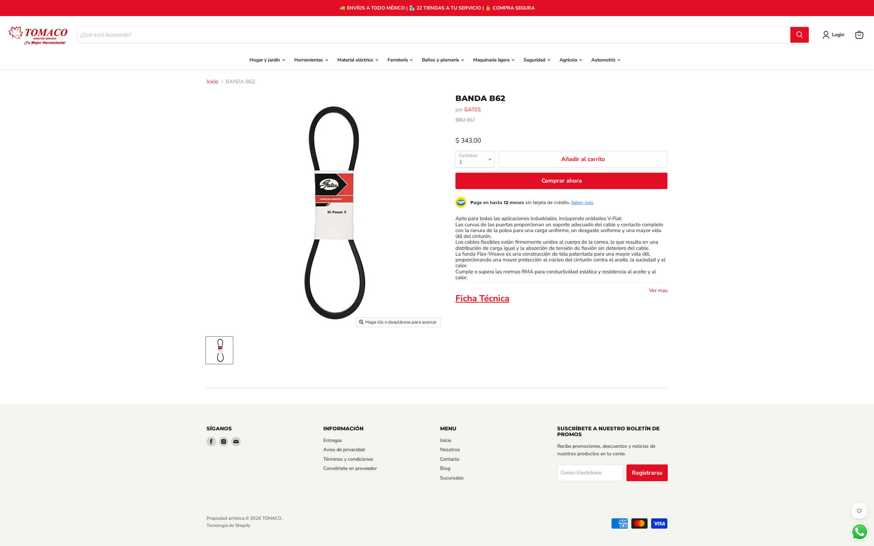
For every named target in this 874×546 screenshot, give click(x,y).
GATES (472, 109)
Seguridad (535, 60)
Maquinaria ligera (492, 60)
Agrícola (569, 60)
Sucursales (452, 478)
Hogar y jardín (265, 60)
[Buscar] (799, 35)
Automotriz (604, 60)
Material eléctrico (356, 60)
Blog (445, 468)
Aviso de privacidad (344, 449)
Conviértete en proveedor (350, 468)
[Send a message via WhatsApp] (860, 532)
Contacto (450, 459)
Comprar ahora (561, 181)
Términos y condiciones (348, 459)
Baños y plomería (441, 60)
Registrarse (647, 473)
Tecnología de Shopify (228, 525)
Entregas (332, 440)
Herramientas (309, 60)
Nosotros (450, 449)
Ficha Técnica (482, 298)
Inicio (212, 82)
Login (838, 34)
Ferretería (398, 60)
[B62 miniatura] (219, 350)
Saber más (582, 202)
